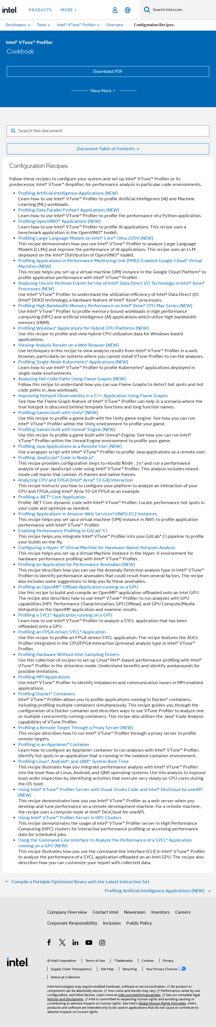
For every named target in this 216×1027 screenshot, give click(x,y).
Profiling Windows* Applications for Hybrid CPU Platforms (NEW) (83, 328)
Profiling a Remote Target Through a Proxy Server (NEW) (75, 728)
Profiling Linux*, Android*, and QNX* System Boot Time (73, 761)
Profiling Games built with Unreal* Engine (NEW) (66, 429)
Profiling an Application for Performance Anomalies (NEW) (76, 564)
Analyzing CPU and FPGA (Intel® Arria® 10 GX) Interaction (75, 480)
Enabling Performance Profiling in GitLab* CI (62, 531)
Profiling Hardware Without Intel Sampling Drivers (68, 654)
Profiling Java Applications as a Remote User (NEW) (70, 446)
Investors (160, 912)
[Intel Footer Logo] (18, 962)
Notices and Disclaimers (65, 999)
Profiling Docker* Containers (46, 694)
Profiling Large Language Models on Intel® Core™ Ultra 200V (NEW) (85, 238)
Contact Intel (105, 912)
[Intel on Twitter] (62, 943)
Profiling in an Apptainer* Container (54, 744)
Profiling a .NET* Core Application (52, 497)
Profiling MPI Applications (44, 677)
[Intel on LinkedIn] (75, 943)
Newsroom (135, 912)
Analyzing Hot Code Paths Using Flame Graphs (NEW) (72, 379)
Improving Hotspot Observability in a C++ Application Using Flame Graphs (93, 396)
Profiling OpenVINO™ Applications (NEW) (59, 221)
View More (101, 91)
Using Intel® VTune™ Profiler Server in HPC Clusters (70, 818)
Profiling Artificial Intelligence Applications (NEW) (68, 193)
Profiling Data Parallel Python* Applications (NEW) (68, 210)
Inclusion (112, 923)
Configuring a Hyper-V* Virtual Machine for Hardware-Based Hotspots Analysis (96, 547)
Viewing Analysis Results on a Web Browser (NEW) (68, 345)
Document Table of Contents (106, 149)
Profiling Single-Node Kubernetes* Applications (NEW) (73, 362)
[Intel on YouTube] (89, 943)
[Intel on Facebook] (49, 943)
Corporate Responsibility (72, 923)
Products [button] (40, 9)
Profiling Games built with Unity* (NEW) (58, 412)
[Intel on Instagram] (102, 943)
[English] (127, 10)
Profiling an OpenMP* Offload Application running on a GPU (78, 587)
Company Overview (67, 912)
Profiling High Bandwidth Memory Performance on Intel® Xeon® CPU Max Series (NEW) (105, 306)
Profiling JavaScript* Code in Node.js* (56, 457)
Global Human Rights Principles (162, 1003)
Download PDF (108, 71)
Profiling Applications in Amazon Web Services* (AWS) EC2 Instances (87, 514)
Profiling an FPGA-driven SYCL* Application (61, 632)
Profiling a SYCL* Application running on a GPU (65, 615)
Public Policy (139, 923)
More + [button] (69, 9)
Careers (183, 912)
